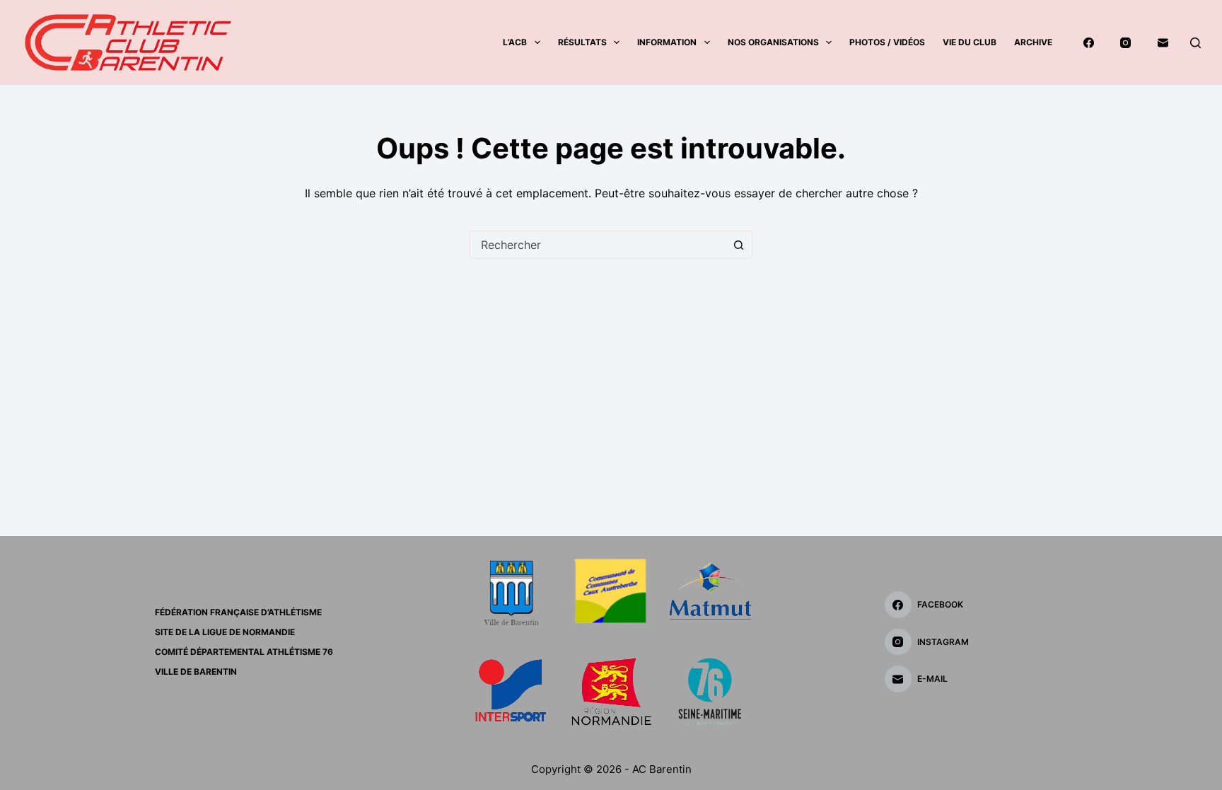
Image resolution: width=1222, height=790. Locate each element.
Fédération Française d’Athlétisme (238, 612)
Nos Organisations (773, 42)
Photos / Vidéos (887, 42)
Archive (1033, 42)
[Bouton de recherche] (738, 244)
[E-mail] (1163, 42)
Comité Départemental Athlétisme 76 (244, 651)
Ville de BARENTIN (196, 671)
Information (667, 42)
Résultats (582, 42)
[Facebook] (1089, 42)
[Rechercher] (1195, 42)
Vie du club (969, 42)
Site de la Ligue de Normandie (225, 632)
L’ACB (515, 42)
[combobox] (597, 245)
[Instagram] (1125, 42)
